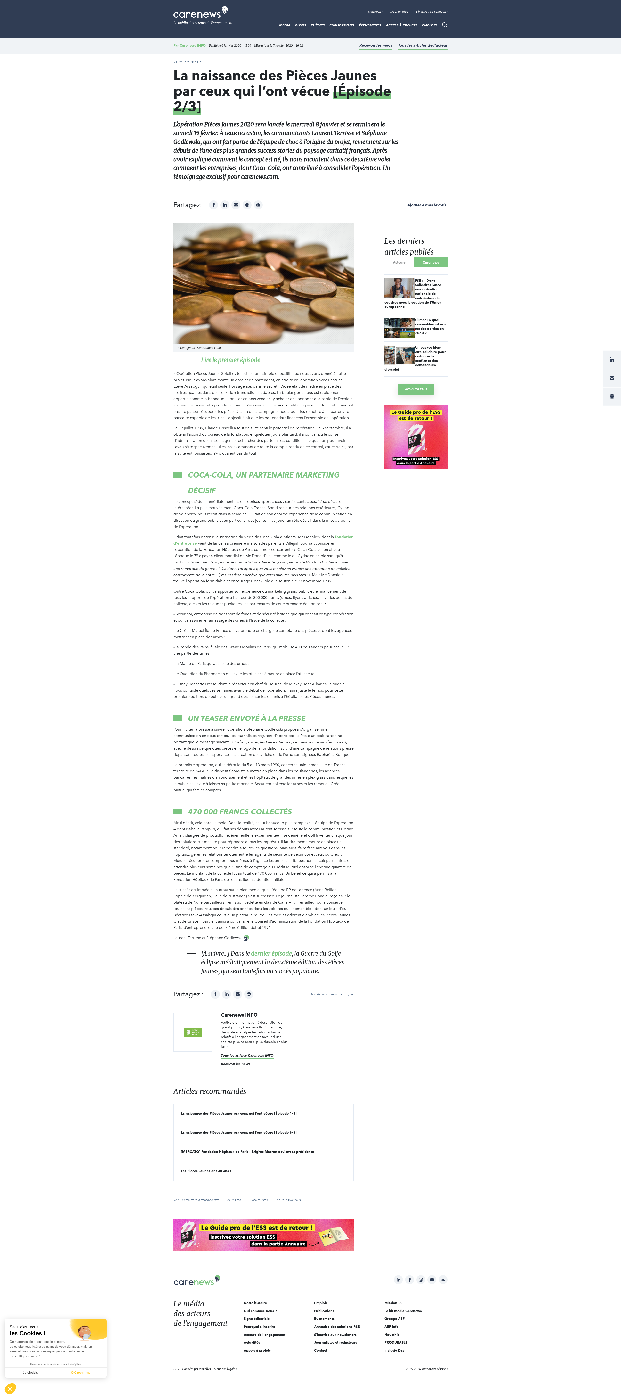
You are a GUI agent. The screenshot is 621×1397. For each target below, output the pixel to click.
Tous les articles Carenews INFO (247, 1055)
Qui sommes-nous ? (260, 1311)
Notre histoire (255, 1303)
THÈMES (318, 25)
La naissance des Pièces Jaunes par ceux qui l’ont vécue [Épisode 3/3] (239, 1132)
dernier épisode (271, 953)
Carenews (431, 262)
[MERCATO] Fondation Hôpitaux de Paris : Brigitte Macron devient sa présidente (247, 1152)
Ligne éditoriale (257, 1319)
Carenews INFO (193, 45)
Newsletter (375, 11)
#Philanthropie (187, 62)
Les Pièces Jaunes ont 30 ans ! (206, 1171)
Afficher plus (416, 389)
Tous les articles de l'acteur (423, 45)
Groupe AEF (394, 1319)
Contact (320, 1350)
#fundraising (289, 1200)
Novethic (391, 1335)
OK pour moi (81, 1372)
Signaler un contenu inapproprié (332, 994)
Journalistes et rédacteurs (335, 1342)
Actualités (252, 1342)
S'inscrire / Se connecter (432, 11)
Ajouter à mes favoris (426, 205)
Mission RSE (394, 1303)
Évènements (370, 25)
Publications (341, 25)
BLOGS (300, 25)
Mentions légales (225, 1369)
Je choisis (30, 1372)
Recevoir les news (375, 45)
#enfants (259, 1200)
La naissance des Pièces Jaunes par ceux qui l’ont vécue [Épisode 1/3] (239, 1113)
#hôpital (235, 1200)
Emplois (429, 25)
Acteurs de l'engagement (264, 1335)
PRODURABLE (396, 1342)
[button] (10, 1389)
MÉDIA (284, 25)
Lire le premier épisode (230, 360)
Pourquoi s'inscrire (259, 1327)
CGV (176, 1369)
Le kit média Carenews (403, 1311)
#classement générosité (196, 1200)
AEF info (391, 1327)
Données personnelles (196, 1369)
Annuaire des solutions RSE (337, 1327)
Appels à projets (401, 25)
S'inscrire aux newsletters (335, 1335)
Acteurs (399, 262)
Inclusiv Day (394, 1350)
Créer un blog (399, 11)
